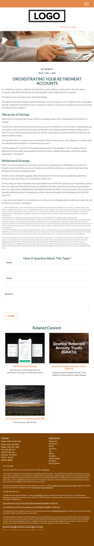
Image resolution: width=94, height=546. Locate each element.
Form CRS (10, 466)
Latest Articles (54, 458)
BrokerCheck (45, 470)
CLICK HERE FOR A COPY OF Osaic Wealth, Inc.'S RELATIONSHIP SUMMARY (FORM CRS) (31, 507)
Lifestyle (52, 456)
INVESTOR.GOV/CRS (59, 511)
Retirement (53, 441)
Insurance (53, 448)
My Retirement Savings (25, 366)
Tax (50, 451)
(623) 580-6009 (69, 27)
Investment (53, 443)
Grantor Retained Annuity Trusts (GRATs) (69, 367)
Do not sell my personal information (42, 487)
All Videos (52, 461)
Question (9, 294)
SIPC (41, 495)
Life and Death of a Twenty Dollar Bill (25, 418)
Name (9, 262)
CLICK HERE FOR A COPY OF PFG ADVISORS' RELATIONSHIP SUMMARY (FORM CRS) (30, 503)
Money (51, 453)
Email (9, 278)
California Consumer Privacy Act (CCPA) (65, 486)
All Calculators (54, 463)
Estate (51, 446)
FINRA (37, 495)
